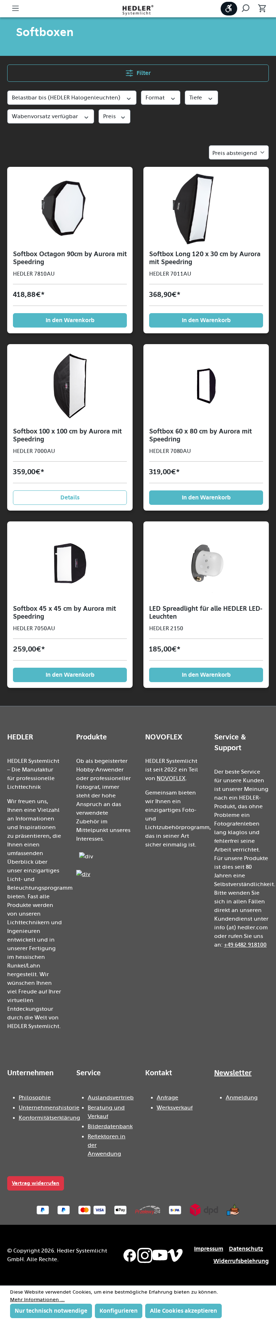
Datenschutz (246, 1248)
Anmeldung (242, 1097)
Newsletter (233, 1072)
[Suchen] (245, 8)
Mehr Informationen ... (37, 1300)
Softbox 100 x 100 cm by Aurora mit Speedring (67, 435)
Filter (143, 73)
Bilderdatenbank (110, 1126)
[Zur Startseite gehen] (138, 9)
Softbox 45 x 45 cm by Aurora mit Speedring (64, 613)
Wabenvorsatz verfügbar (45, 116)
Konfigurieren (119, 1310)
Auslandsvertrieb (111, 1097)
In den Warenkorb (70, 320)
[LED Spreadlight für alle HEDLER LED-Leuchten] (206, 563)
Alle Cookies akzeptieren (183, 1310)
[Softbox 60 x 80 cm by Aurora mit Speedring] (206, 386)
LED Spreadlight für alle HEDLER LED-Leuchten (205, 613)
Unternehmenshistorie (49, 1107)
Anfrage (167, 1097)
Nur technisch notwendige (51, 1310)
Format (156, 97)
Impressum (208, 1248)
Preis (110, 116)
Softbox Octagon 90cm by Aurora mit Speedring (70, 258)
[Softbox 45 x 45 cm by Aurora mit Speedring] (70, 563)
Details (69, 497)
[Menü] (15, 8)
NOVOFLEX (171, 778)
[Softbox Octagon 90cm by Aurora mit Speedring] (70, 209)
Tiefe (196, 97)
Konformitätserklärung (49, 1118)
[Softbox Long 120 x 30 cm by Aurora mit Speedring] (206, 209)
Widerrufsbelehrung (241, 1261)
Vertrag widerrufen (35, 1183)
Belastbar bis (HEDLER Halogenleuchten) (67, 97)
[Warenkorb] (260, 8)
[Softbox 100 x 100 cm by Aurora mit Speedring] (70, 386)
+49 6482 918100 (245, 945)
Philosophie (35, 1097)
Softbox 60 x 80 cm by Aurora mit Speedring (200, 435)
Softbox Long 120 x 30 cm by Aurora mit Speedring (205, 258)
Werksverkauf (175, 1107)
